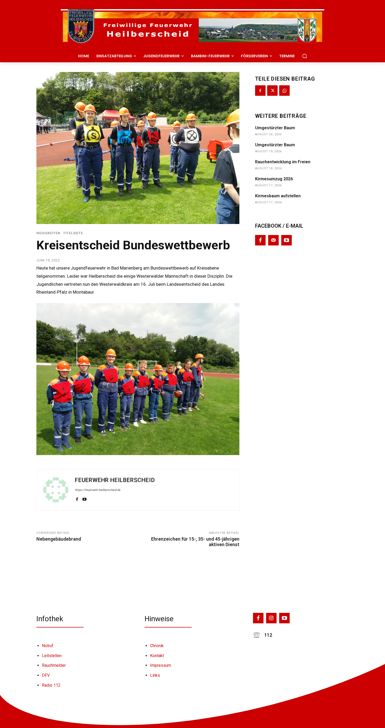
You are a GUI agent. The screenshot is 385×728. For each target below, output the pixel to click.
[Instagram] (271, 618)
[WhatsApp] (284, 90)
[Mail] (273, 240)
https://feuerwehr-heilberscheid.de (97, 490)
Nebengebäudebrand (58, 539)
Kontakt (157, 655)
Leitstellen (52, 655)
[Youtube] (84, 498)
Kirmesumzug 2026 (274, 178)
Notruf (47, 645)
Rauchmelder (54, 665)
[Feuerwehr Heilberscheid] (55, 489)
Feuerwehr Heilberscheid (115, 480)
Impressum (160, 665)
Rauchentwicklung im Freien (282, 161)
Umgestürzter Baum (275, 127)
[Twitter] (272, 90)
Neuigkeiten (48, 233)
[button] (304, 56)
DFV (46, 675)
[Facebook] (77, 498)
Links (155, 675)
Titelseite (73, 233)
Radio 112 (51, 685)
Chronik (157, 645)
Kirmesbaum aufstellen (278, 195)
